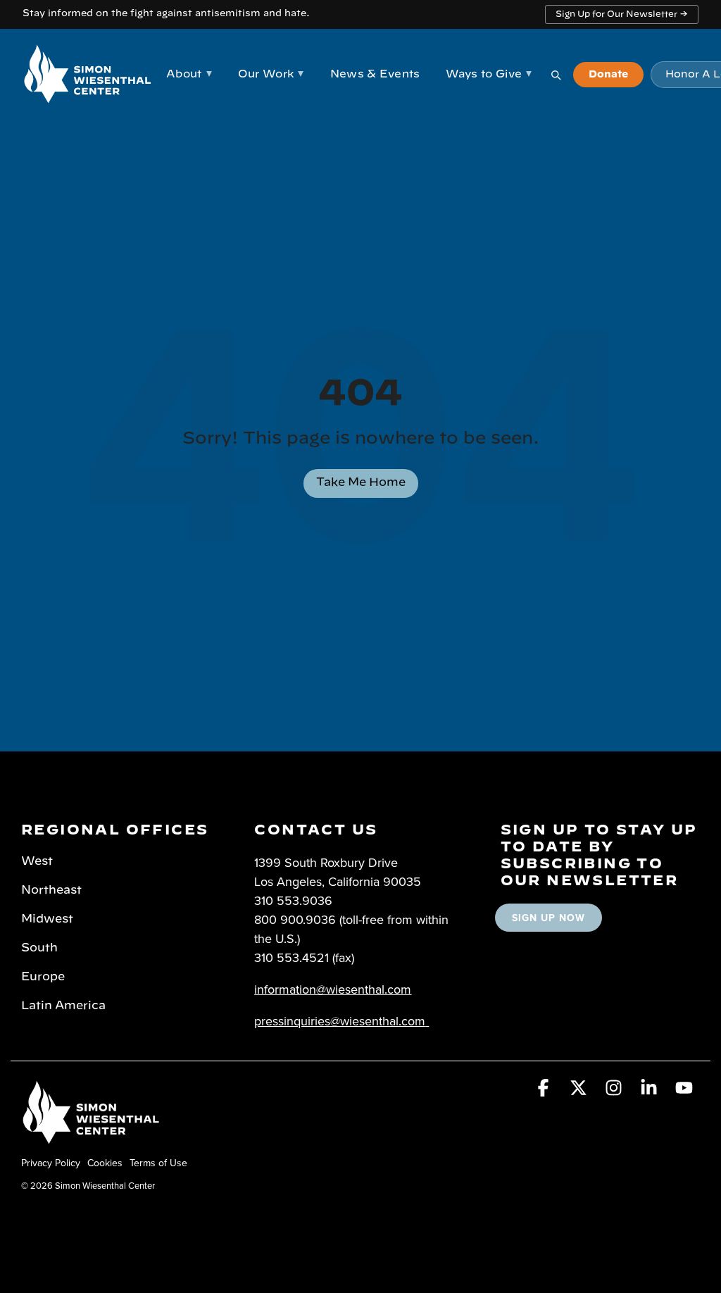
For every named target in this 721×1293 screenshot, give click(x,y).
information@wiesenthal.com (332, 989)
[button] (545, 1090)
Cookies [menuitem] (105, 1163)
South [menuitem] (39, 948)
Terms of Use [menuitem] (158, 1163)
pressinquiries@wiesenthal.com (339, 1021)
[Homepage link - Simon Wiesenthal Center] (91, 1139)
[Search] (555, 74)
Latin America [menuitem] (63, 1005)
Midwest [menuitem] (47, 919)
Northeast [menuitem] (51, 890)
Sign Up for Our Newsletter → (622, 14)
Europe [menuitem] (43, 976)
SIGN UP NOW (548, 918)
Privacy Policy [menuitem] (50, 1163)
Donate (608, 75)
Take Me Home (361, 482)
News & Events (375, 74)
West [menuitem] (37, 861)
